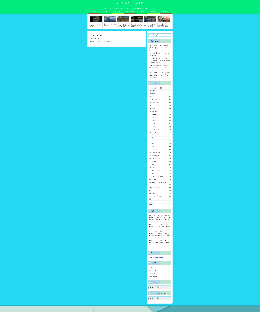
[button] (170, 35)
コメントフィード (154, 273)
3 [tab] (132, 30)
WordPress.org (153, 276)
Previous (88, 22)
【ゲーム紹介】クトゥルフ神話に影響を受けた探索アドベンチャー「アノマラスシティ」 (159, 75)
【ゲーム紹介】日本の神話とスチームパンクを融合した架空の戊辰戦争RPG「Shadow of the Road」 (159, 60)
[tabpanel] (96, 21)
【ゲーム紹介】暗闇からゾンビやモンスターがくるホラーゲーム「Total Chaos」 (159, 68)
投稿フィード (152, 270)
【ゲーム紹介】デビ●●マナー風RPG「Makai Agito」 (159, 54)
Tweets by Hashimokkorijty (155, 257)
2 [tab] (130, 30)
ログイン (151, 267)
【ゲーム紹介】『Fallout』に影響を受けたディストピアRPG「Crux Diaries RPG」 (159, 48)
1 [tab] (128, 30)
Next (171, 22)
